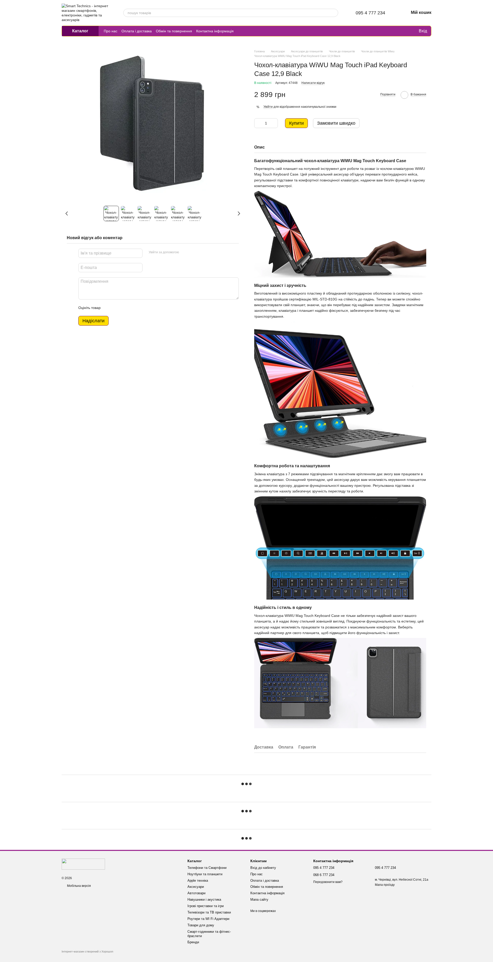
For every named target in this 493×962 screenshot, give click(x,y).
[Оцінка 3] (125, 308)
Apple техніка (197, 880)
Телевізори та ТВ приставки (209, 912)
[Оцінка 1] (109, 308)
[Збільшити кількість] (274, 123)
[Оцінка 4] (134, 308)
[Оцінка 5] (142, 308)
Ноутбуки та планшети (204, 874)
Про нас (110, 31)
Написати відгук (313, 83)
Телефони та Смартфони (206, 868)
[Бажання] (403, 31)
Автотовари (196, 893)
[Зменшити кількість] (258, 123)
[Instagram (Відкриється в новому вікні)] (241, 31)
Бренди (193, 942)
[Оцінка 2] (117, 308)
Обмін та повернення (174, 31)
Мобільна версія (78, 886)
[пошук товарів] (334, 13)
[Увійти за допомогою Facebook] (185, 252)
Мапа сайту (259, 899)
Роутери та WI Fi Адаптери (208, 919)
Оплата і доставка (136, 31)
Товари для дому (200, 925)
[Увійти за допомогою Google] (193, 252)
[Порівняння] (393, 31)
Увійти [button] (268, 107)
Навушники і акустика (204, 899)
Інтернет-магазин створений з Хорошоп (87, 951)
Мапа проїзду (385, 885)
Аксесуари (195, 887)
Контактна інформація (215, 31)
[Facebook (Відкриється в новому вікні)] (253, 31)
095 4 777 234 (370, 13)
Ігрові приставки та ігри (205, 906)
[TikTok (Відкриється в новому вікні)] (247, 31)
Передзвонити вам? (328, 882)
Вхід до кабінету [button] (263, 868)
